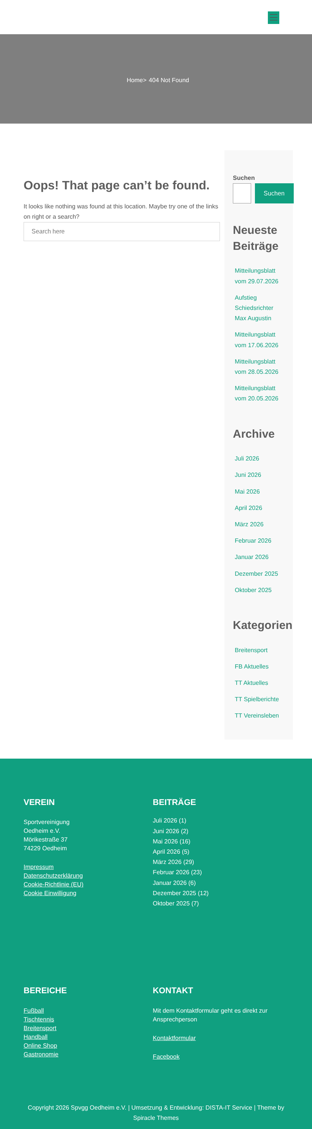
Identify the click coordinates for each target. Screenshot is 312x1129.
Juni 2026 (248, 475)
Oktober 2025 (253, 590)
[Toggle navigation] (272, 16)
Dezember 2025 (256, 574)
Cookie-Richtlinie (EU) (53, 884)
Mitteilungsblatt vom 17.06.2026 (257, 340)
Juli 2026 (247, 459)
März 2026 (249, 524)
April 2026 (248, 508)
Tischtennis (39, 1019)
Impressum (39, 867)
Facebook (166, 1057)
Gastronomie (41, 1054)
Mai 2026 (247, 492)
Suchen (244, 178)
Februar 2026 (253, 541)
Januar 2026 (252, 557)
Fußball (34, 1011)
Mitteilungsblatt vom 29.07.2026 (257, 276)
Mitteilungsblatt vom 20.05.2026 (257, 393)
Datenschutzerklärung (53, 876)
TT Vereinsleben (257, 716)
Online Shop (40, 1046)
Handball (36, 1037)
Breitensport (251, 650)
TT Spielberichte (257, 699)
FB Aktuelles (252, 667)
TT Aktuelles (251, 683)
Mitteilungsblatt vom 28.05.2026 (257, 367)
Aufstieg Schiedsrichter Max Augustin (254, 308)
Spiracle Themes (156, 1118)
